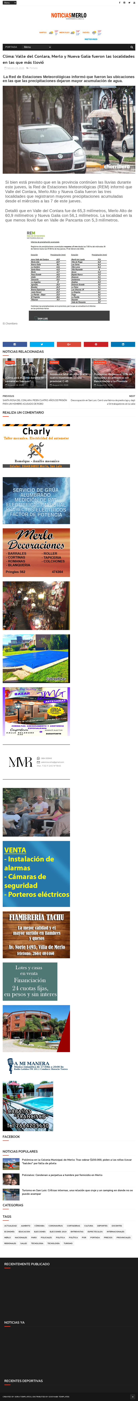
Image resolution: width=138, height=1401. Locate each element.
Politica (60, 1237)
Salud (23, 1243)
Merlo (7, 1237)
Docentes (117, 1226)
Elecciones (40, 1231)
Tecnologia (37, 1243)
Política (73, 1237)
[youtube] (134, 2)
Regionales (10, 1243)
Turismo (68, 1243)
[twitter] (129, 2)
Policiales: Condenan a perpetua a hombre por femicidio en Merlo (62, 1175)
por (84, 1237)
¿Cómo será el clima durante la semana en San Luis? (24, 379)
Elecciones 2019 (58, 1231)
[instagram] (124, 2)
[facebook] (120, 2)
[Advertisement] (68, 1294)
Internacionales (115, 1231)
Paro (34, 1237)
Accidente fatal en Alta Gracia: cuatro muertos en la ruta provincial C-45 (69, 378)
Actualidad (100, 362)
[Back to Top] (132, 1396)
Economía (9, 1231)
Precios (108, 1237)
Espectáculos (95, 1231)
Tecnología (53, 1243)
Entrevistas (77, 1231)
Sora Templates (23, 1397)
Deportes (102, 1226)
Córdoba (39, 1226)
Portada (11, 47)
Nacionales (21, 1237)
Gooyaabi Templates (59, 1397)
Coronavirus (56, 1226)
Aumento (25, 1226)
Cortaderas (73, 1226)
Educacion (24, 1231)
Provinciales (124, 1237)
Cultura (88, 1226)
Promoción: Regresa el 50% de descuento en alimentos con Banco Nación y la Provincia (113, 378)
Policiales (46, 1237)
